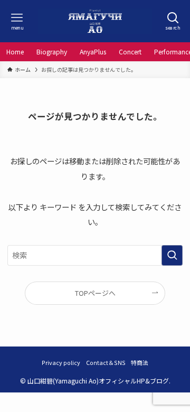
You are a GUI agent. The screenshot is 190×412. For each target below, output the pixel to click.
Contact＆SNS (106, 362)
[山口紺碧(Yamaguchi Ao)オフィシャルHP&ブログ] (95, 21)
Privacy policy (61, 362)
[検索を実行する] (172, 255)
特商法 (139, 362)
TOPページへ (95, 293)
